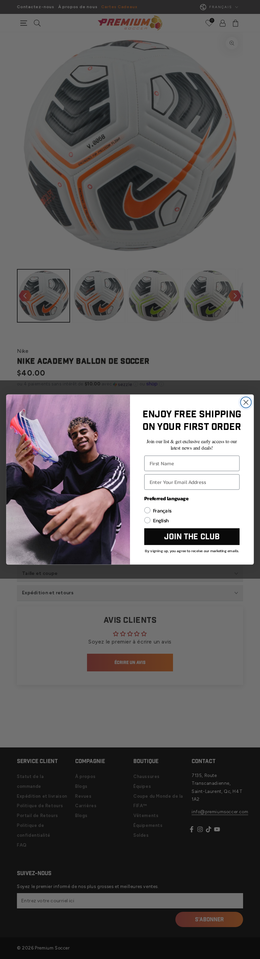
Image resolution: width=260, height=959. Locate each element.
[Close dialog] (245, 402)
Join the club (191, 536)
